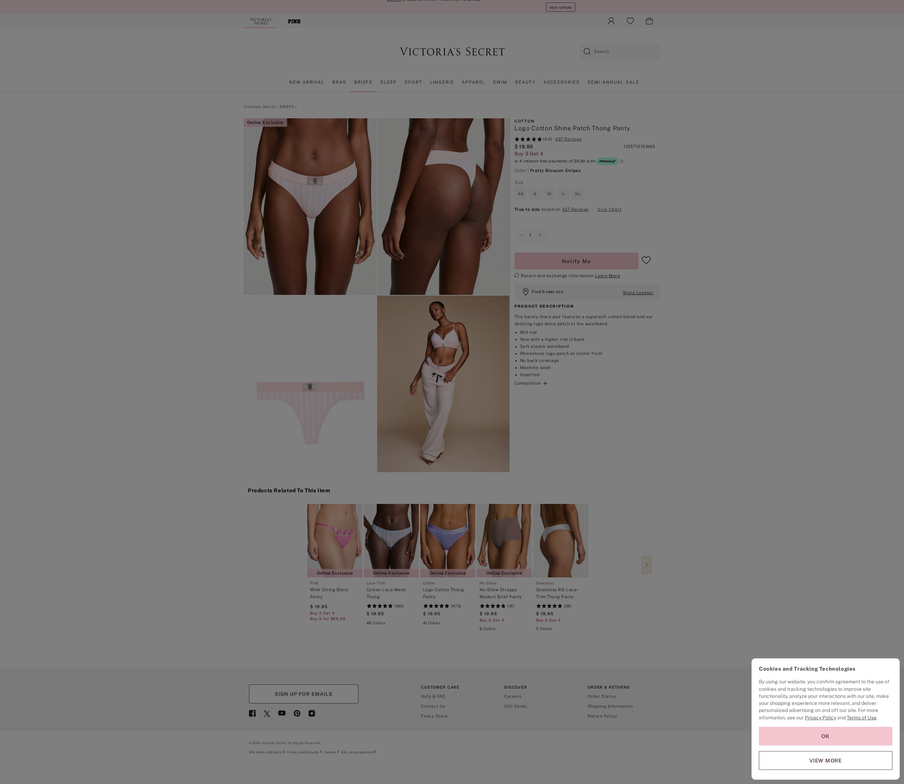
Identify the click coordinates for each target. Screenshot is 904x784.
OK (825, 736)
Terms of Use (861, 717)
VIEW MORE (825, 761)
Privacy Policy (820, 717)
